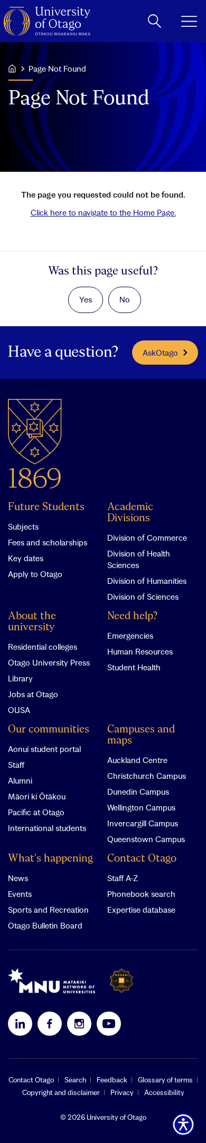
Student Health (134, 667)
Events (20, 894)
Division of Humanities (146, 581)
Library (20, 678)
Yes (85, 299)
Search (75, 1079)
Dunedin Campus (138, 791)
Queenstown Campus (146, 839)
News (18, 878)
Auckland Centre (137, 760)
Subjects (23, 526)
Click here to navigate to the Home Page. (103, 212)
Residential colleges (42, 646)
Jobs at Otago (33, 694)
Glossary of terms (165, 1079)
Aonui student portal (44, 749)
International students (47, 828)
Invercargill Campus (142, 823)
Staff (16, 764)
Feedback (112, 1079)
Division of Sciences (143, 596)
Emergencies (130, 635)
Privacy (122, 1092)
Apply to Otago (35, 574)
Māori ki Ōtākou (36, 796)
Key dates (25, 558)
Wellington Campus (141, 807)
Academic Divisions (130, 513)
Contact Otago (141, 858)
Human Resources (140, 651)
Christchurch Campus (146, 775)
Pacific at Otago (36, 812)
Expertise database (141, 909)
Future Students (46, 507)
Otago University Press (49, 662)
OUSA (19, 710)
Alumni (20, 780)
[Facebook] (50, 1023)
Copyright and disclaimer (61, 1092)
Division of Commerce (147, 537)
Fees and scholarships (47, 542)
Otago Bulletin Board (45, 925)
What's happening (50, 858)
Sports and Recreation (48, 909)
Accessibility (164, 1092)
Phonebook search (141, 894)
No (124, 299)
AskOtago (160, 352)
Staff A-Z (122, 878)
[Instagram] (79, 1023)
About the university (32, 622)
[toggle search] (154, 21)
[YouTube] (109, 1023)
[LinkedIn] (20, 1023)
